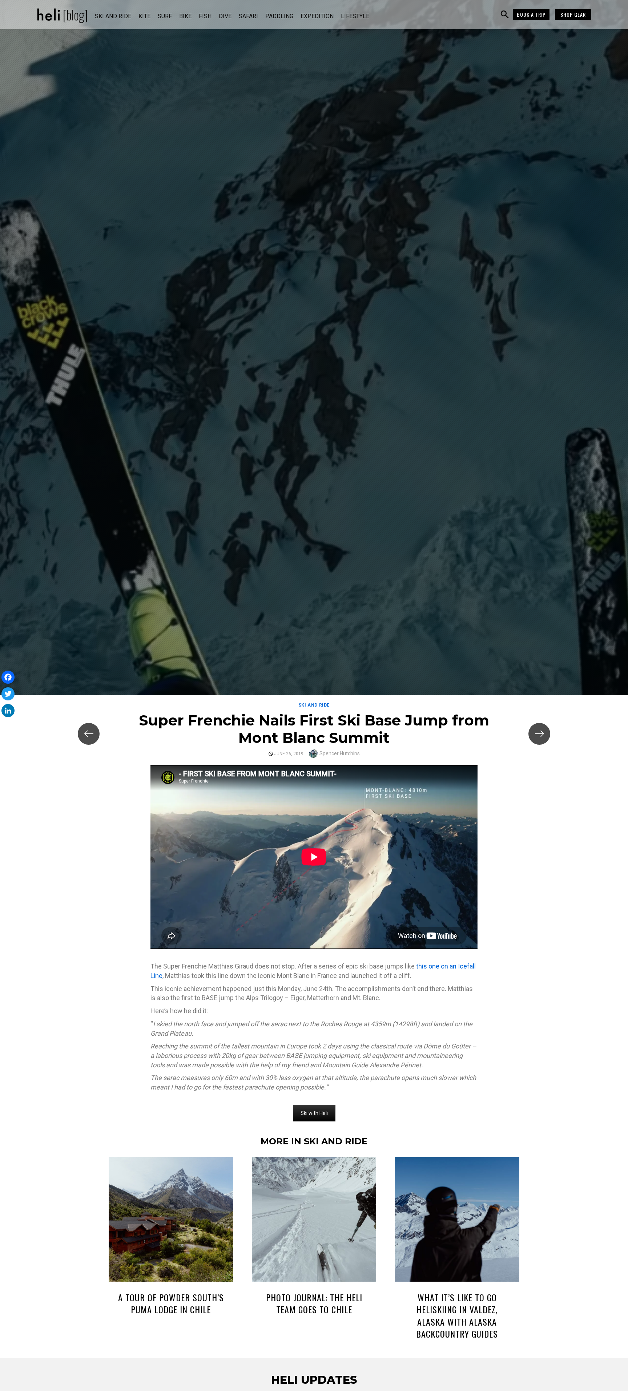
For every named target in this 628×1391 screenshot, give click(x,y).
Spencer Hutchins (339, 753)
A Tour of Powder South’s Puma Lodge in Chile (171, 1303)
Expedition (317, 16)
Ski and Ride (113, 16)
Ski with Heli (314, 1113)
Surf (165, 16)
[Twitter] (8, 693)
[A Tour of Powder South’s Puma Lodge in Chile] (171, 1220)
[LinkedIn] (8, 710)
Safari (248, 16)
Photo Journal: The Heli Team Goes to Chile (314, 1303)
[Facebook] (8, 677)
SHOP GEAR (573, 14)
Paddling (279, 16)
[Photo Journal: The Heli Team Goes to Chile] (314, 1220)
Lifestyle (355, 16)
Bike (185, 16)
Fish (205, 16)
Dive (225, 16)
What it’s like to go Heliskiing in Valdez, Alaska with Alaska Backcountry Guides (457, 1316)
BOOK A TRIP (531, 14)
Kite (144, 16)
